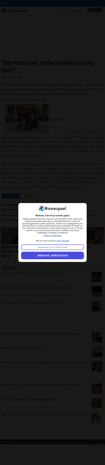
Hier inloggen (63, 240)
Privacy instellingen (53, 235)
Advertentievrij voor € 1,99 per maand (52, 247)
